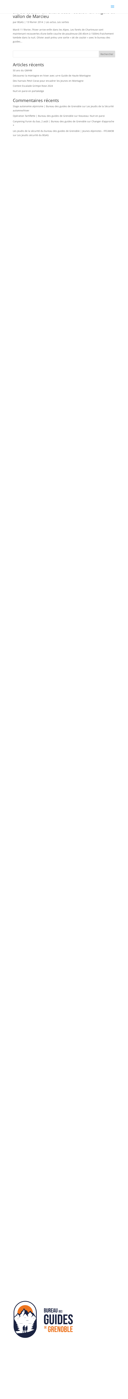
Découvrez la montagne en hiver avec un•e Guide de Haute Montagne (52, 75)
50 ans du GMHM (22, 70)
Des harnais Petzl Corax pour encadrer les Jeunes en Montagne (48, 80)
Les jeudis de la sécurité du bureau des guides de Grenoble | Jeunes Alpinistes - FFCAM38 (63, 131)
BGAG (20, 22)
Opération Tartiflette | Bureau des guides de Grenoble (43, 115)
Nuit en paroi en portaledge (28, 91)
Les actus (51, 22)
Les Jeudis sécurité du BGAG (33, 135)
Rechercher (106, 54)
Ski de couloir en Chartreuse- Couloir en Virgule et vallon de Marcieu (63, 14)
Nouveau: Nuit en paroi (91, 115)
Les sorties (63, 22)
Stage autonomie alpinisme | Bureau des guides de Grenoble (47, 106)
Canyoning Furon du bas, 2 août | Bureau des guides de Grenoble (49, 121)
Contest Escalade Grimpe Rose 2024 (33, 85)
